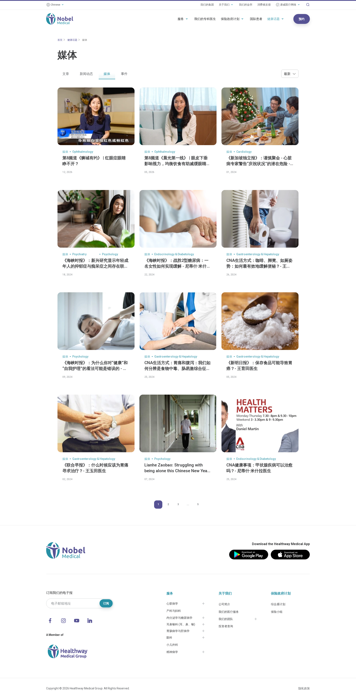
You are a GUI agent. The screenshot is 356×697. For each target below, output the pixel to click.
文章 (65, 74)
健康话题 (273, 19)
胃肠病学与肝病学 (178, 631)
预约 (301, 19)
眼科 (169, 637)
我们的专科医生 (205, 19)
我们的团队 (226, 619)
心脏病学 (172, 603)
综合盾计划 (278, 604)
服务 (181, 19)
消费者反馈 (264, 4)
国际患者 (256, 19)
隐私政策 (304, 688)
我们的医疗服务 (229, 611)
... (188, 504)
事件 (124, 74)
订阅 (106, 603)
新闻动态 (86, 74)
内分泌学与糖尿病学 (179, 617)
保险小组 (276, 611)
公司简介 (224, 604)
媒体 (84, 39)
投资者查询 (226, 626)
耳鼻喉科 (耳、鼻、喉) (180, 624)
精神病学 (172, 652)
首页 (59, 39)
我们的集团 (207, 4)
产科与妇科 (173, 610)
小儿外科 (172, 644)
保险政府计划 (230, 19)
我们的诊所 (245, 4)
